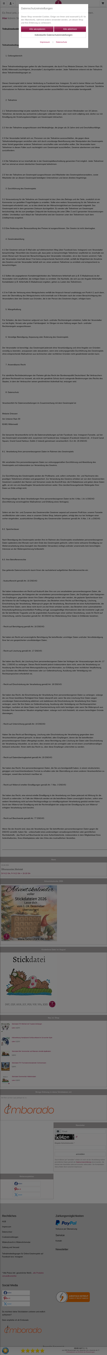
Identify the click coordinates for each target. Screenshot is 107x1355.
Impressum (45, 42)
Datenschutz (61, 42)
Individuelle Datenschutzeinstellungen (53, 35)
